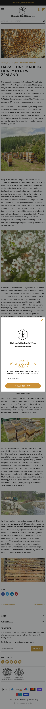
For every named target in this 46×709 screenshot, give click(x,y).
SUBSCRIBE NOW (23, 385)
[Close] (42, 320)
